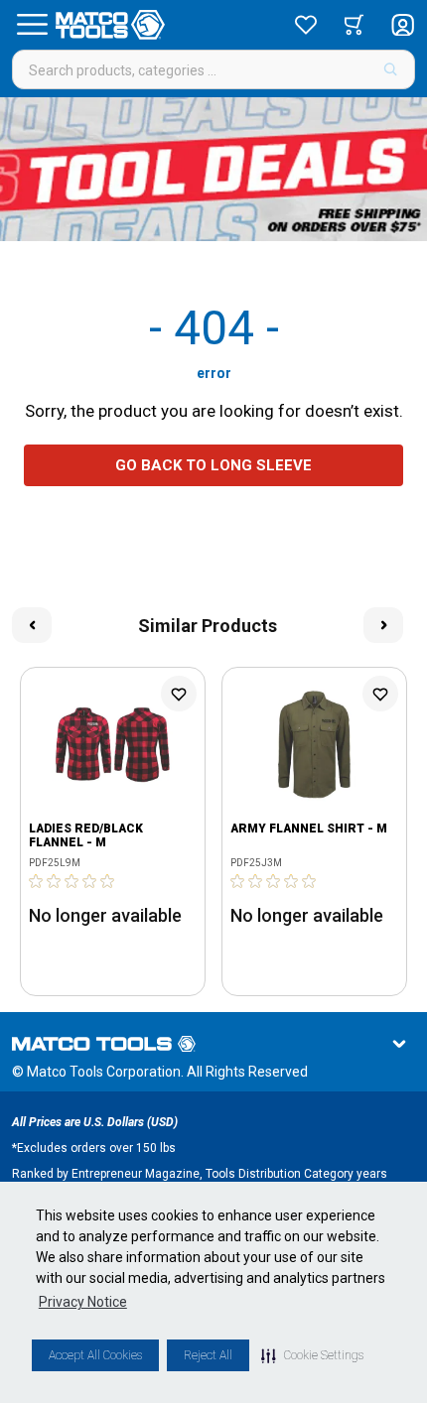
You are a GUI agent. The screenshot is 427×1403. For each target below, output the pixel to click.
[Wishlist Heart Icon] (179, 693)
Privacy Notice (83, 1302)
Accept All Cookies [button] (95, 1355)
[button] (312, 1355)
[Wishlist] (306, 25)
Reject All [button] (208, 1355)
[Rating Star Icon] (37, 881)
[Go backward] (32, 625)
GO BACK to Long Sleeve (213, 465)
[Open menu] (32, 25)
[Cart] (354, 25)
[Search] (390, 69)
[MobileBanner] (213, 169)
